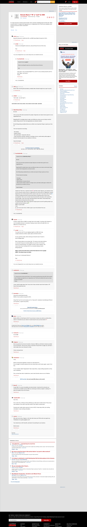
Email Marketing (63, 95)
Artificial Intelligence (63, 91)
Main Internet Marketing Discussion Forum (67, 90)
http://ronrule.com (15, 434)
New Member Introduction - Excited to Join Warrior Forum (26, 473)
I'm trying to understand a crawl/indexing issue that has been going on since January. (33, 458)
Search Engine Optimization (65, 92)
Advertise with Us (51, 11)
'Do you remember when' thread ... (20, 466)
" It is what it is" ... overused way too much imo (23, 443)
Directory (56, 525)
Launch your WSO (68, 23)
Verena (61, 16)
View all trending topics (15, 481)
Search (52, 1)
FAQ (21, 525)
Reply (13, 456)
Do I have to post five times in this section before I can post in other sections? (31, 451)
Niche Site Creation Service (32, 307)
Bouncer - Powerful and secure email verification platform (68, 70)
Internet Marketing (23, 459)
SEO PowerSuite (23, 379)
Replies (13, 449)
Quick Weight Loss (37, 325)
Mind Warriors (62, 104)
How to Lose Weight (25, 325)
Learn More (68, 81)
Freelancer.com (69, 525)
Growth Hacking (63, 97)
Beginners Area (22, 452)
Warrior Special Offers (36, 525)
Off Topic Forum (63, 108)
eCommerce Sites (63, 101)
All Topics (61, 89)
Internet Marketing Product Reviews (66, 102)
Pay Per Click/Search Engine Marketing (67, 94)
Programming (62, 105)
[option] (68, 64)
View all (75, 86)
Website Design (62, 106)
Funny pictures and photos (29, 326)
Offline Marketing (63, 99)
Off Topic (21, 445)
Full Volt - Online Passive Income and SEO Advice (32, 310)
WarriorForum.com (63, 19)
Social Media (62, 98)
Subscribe (24, 18)
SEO (21, 18)
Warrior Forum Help (63, 111)
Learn (31, 1)
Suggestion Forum (63, 112)
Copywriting (62, 100)
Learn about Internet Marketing (49, 525)
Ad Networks (62, 93)
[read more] (24, 447)
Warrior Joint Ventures (64, 107)
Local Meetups (62, 109)
